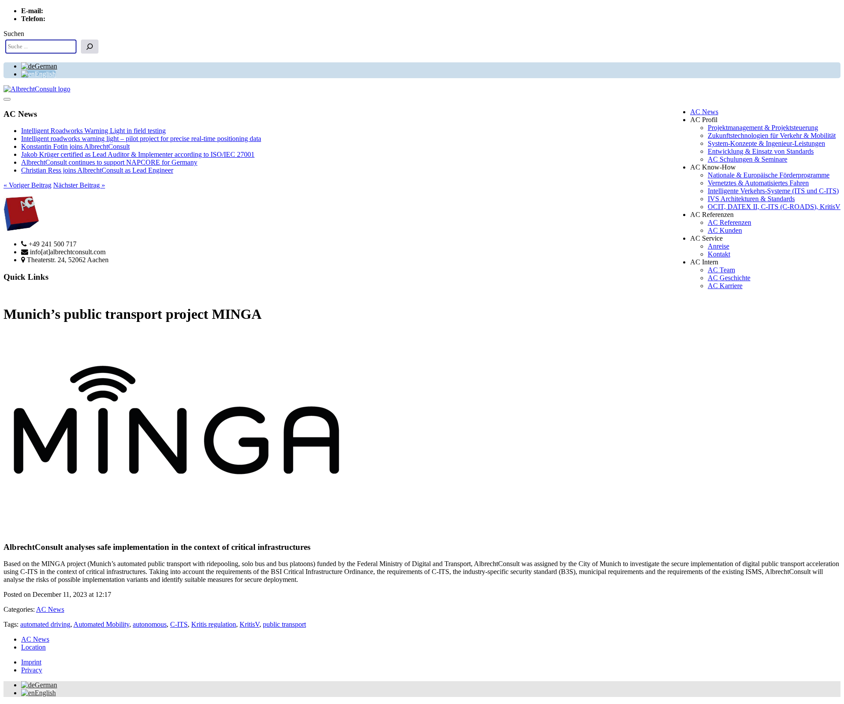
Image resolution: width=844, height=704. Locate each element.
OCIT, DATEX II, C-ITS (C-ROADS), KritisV (774, 206)
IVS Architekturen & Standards (751, 198)
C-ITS (179, 624)
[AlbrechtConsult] (37, 89)
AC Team (721, 270)
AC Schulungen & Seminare (747, 159)
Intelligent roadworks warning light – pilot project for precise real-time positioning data (141, 138)
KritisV (249, 624)
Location (33, 647)
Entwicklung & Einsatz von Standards (761, 151)
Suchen (14, 33)
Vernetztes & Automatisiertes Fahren (758, 183)
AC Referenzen (729, 222)
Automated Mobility (101, 624)
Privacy (31, 670)
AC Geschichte (729, 278)
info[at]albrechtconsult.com (82, 10)
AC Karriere (725, 285)
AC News (704, 112)
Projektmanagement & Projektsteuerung (763, 127)
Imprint (31, 662)
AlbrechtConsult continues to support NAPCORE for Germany (109, 162)
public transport (284, 624)
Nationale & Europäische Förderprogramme (768, 175)
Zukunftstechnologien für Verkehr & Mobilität (772, 135)
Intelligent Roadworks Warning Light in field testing (93, 130)
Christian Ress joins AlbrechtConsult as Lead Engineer (97, 170)
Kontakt (719, 254)
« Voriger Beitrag (27, 185)
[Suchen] (89, 47)
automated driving (45, 624)
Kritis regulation (213, 624)
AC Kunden (725, 230)
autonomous (150, 624)
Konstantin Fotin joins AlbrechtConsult (75, 146)
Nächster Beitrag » (79, 185)
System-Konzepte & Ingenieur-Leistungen (766, 143)
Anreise (718, 246)
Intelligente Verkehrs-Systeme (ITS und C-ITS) (773, 191)
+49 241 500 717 (71, 18)
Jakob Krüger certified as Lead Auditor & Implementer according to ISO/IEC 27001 (138, 154)
